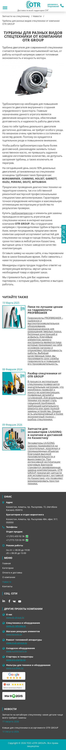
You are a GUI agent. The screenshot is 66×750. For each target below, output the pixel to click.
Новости (6, 581)
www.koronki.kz (14, 634)
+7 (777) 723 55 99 (15, 540)
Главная (6, 563)
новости (10, 709)
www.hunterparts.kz (16, 651)
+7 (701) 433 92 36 (15, 536)
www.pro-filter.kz (14, 668)
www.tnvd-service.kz (16, 642)
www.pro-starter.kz (16, 659)
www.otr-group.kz (15, 617)
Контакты (7, 586)
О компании (8, 577)
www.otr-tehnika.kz (16, 625)
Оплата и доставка (12, 572)
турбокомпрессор (22, 213)
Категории (8, 567)
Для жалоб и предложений (53, 6)
